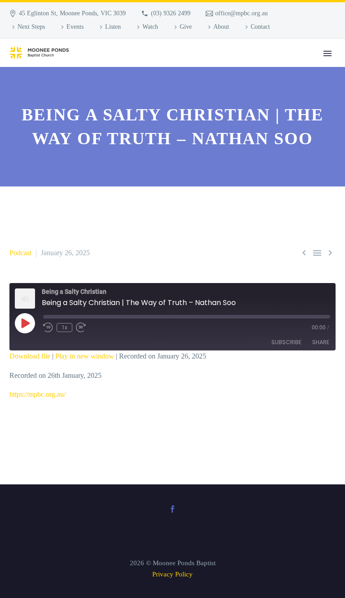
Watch (150, 26)
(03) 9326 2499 (170, 13)
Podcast (20, 253)
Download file (29, 356)
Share (320, 342)
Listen (113, 26)
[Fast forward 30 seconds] (81, 327)
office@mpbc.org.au (241, 13)
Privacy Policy (172, 574)
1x (64, 327)
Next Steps (31, 26)
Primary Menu (327, 53)
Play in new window (84, 356)
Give (186, 26)
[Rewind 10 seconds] (48, 327)
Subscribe (286, 342)
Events (75, 26)
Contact (260, 26)
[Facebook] (172, 509)
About (221, 26)
